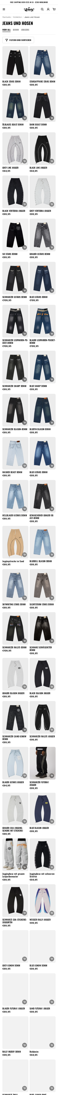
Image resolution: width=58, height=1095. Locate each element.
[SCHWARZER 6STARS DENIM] (15, 278)
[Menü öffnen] (4, 9)
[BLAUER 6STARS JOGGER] (15, 763)
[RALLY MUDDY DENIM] (15, 1032)
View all (6, 29)
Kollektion (17, 17)
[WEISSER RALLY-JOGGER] (43, 900)
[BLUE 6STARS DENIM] (43, 278)
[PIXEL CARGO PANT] (43, 1075)
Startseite (6, 17)
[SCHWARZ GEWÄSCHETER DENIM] (43, 628)
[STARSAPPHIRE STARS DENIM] (43, 62)
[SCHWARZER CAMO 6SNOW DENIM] (15, 717)
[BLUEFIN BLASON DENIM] (43, 410)
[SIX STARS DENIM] (15, 235)
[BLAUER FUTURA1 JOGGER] (15, 989)
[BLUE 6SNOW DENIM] (43, 946)
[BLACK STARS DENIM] (15, 62)
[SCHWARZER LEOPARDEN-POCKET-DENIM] (15, 321)
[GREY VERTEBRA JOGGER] (43, 191)
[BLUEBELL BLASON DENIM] (43, 542)
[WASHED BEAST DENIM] (15, 453)
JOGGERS (25, 29)
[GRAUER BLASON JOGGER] (15, 674)
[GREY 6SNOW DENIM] (15, 946)
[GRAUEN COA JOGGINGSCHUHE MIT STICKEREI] (15, 809)
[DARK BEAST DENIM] (43, 105)
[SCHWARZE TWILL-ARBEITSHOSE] (15, 1075)
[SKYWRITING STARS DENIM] (15, 585)
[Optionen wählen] (24, 75)
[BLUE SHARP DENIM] (43, 367)
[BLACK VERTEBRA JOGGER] (15, 191)
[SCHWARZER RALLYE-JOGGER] (43, 717)
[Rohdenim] (43, 1032)
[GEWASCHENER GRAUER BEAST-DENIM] (43, 496)
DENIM (16, 29)
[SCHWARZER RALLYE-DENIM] (15, 628)
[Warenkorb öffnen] (54, 9)
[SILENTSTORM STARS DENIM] (43, 585)
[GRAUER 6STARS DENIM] (43, 235)
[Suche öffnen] (42, 9)
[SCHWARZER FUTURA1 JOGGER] (43, 763)
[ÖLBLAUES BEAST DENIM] (15, 105)
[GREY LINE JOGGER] (15, 148)
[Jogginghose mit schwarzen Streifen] (43, 854)
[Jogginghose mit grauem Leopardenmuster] (15, 854)
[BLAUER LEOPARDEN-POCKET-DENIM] (43, 321)
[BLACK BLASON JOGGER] (43, 674)
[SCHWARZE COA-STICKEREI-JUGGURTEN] (15, 900)
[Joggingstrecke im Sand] (15, 542)
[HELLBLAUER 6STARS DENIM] (15, 496)
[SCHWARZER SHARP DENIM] (15, 367)
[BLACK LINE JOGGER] (43, 148)
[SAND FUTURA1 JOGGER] (43, 989)
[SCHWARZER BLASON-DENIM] (15, 410)
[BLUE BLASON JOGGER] (43, 809)
